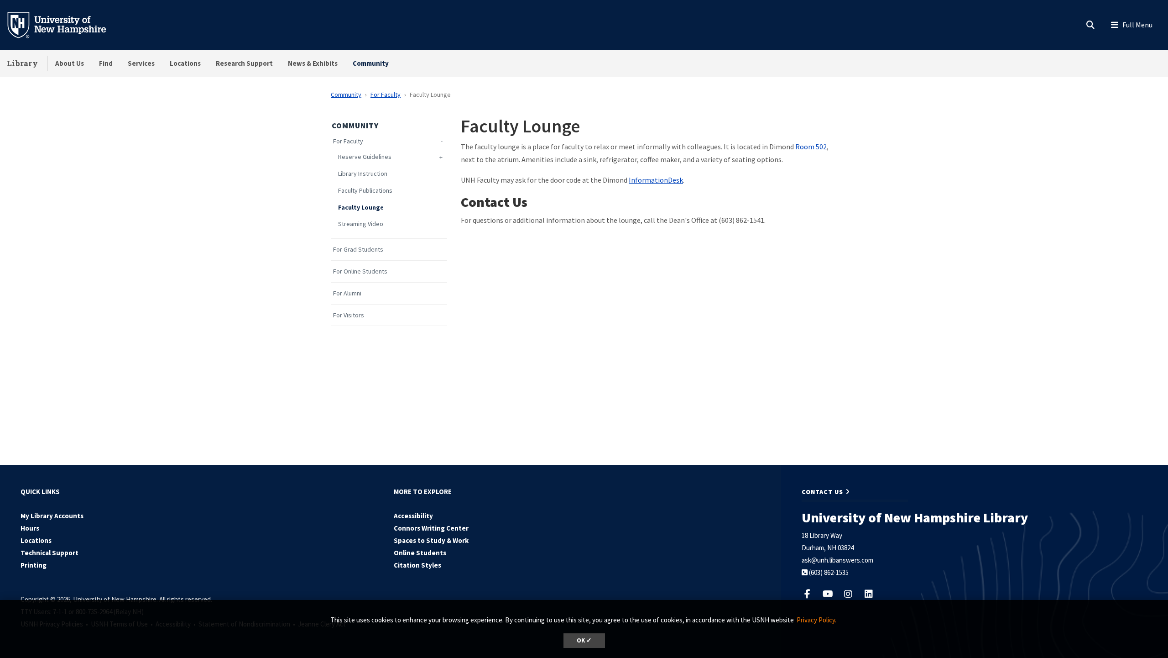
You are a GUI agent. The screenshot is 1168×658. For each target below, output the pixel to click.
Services (141, 63)
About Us (69, 63)
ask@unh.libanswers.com (837, 560)
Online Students (420, 552)
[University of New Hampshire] (64, 24)
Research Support (244, 63)
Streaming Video (360, 224)
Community (371, 63)
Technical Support (49, 552)
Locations (185, 63)
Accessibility (413, 515)
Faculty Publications (365, 191)
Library (22, 63)
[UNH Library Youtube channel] (832, 594)
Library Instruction (362, 174)
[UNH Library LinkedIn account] (872, 594)
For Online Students (360, 271)
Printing (34, 565)
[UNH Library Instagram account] (853, 594)
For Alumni (347, 293)
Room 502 (811, 146)
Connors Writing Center (431, 528)
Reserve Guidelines (364, 157)
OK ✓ (584, 640)
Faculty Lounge (361, 207)
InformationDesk (656, 179)
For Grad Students (358, 249)
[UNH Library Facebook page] (812, 594)
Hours (30, 528)
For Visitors (348, 315)
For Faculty (385, 94)
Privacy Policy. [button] (816, 620)
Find (106, 63)
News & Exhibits (313, 63)
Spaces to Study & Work (431, 540)
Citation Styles (417, 565)
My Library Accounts (52, 515)
